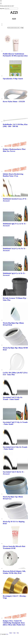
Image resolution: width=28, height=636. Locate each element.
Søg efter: (2, 8)
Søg (22, 27)
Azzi (7, 634)
